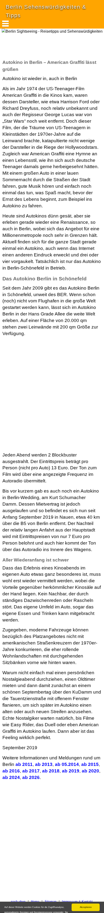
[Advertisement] (38, 46)
